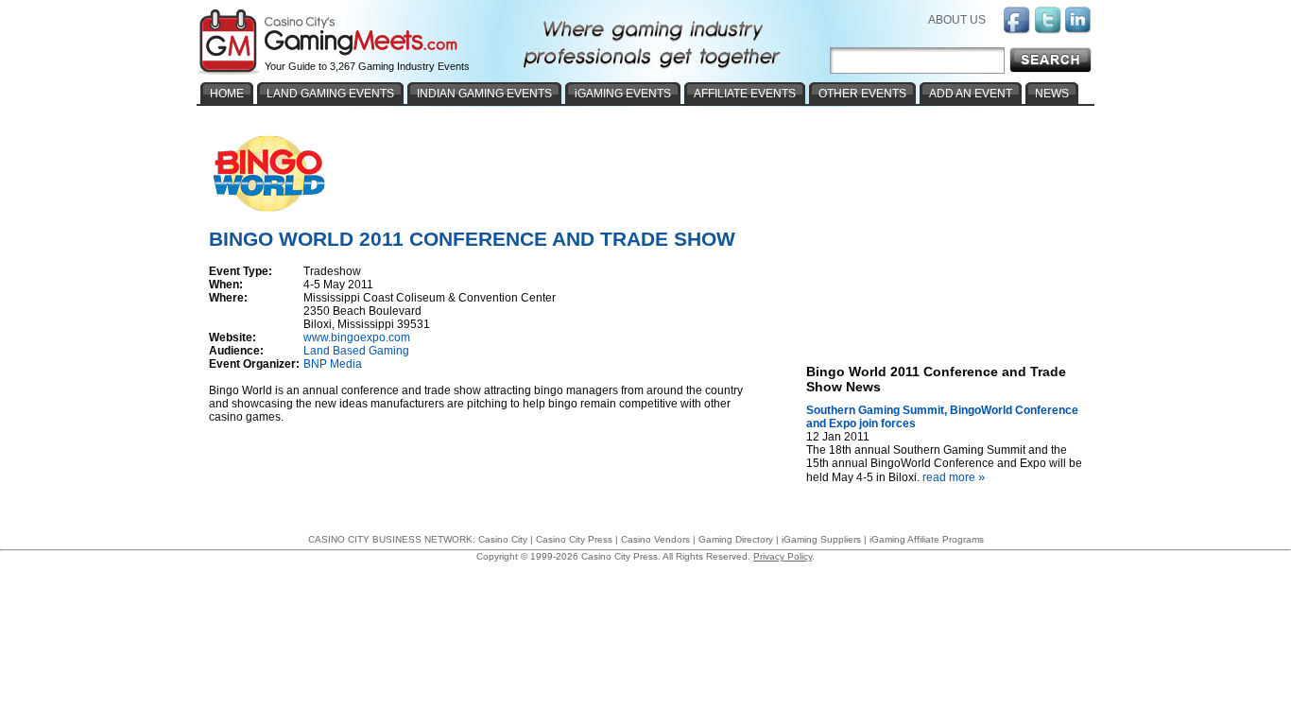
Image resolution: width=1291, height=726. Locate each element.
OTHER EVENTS (862, 93)
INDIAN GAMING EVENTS (484, 93)
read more (953, 477)
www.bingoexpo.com (356, 337)
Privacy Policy (782, 556)
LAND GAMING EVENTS (330, 93)
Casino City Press (574, 539)
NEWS (1052, 93)
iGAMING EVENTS (623, 93)
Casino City (502, 539)
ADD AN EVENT (970, 93)
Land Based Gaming (356, 350)
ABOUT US (957, 19)
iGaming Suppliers (821, 539)
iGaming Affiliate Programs (926, 539)
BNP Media (332, 364)
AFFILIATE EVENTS (745, 93)
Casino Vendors (655, 539)
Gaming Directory (735, 539)
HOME (227, 93)
